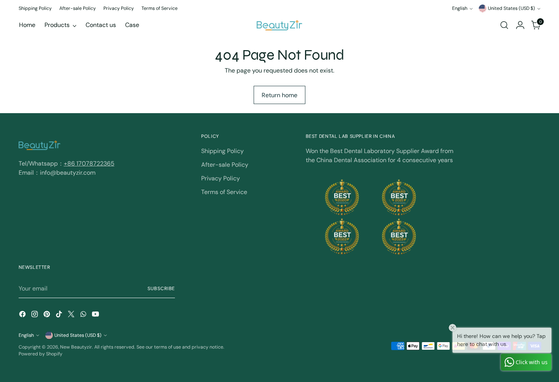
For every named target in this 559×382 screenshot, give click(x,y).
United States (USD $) (511, 8)
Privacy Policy (220, 178)
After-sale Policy (224, 165)
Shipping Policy (222, 151)
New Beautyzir (76, 347)
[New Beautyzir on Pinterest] (47, 315)
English (459, 8)
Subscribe (161, 289)
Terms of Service (224, 192)
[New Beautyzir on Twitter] (71, 315)
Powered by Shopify (40, 354)
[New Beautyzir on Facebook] (23, 315)
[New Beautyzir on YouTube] (96, 315)
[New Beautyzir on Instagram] (35, 315)
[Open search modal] (504, 25)
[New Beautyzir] (279, 25)
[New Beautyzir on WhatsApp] (84, 315)
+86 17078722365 (89, 163)
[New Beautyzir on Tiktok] (59, 315)
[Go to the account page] (520, 25)
